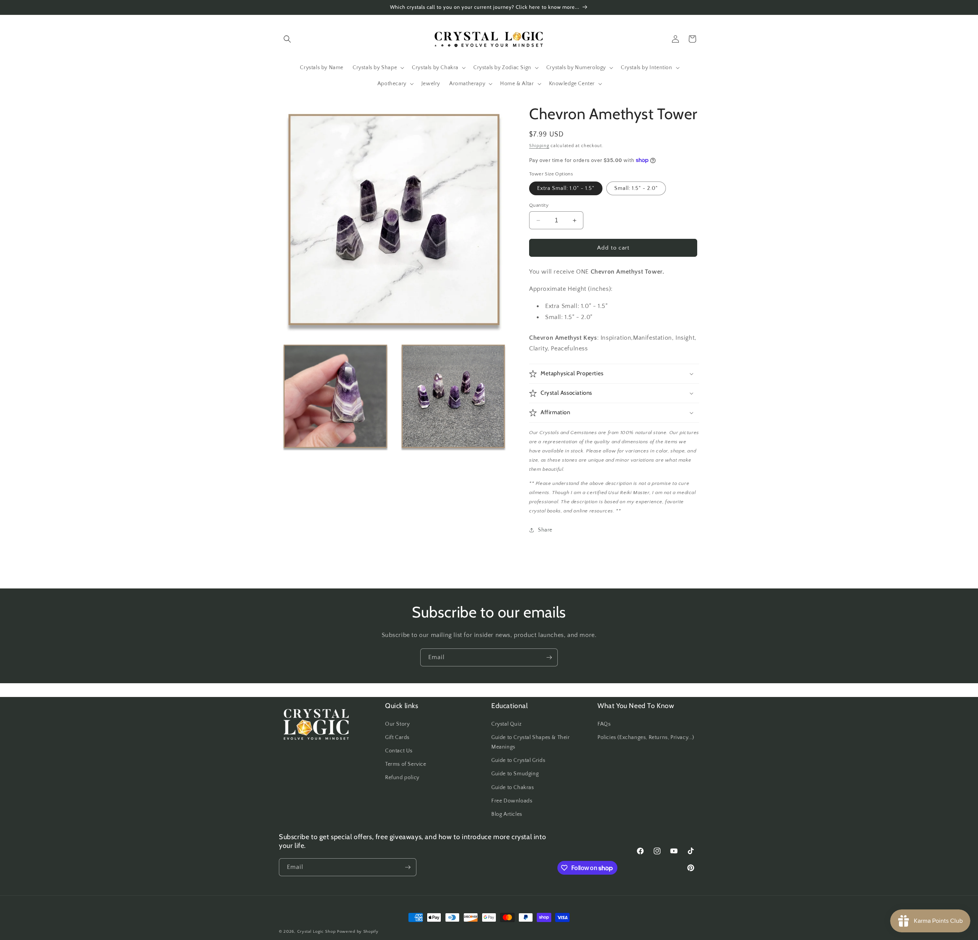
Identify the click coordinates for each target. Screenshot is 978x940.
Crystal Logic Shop (316, 931)
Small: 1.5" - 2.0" (636, 188)
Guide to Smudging (515, 774)
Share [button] (545, 530)
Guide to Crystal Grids (518, 760)
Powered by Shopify (358, 931)
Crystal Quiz (506, 724)
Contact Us (399, 751)
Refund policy (402, 778)
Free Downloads (511, 801)
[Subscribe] (549, 657)
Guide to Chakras (512, 787)
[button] (287, 39)
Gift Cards (397, 737)
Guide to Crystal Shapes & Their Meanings (530, 742)
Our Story (397, 724)
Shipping (539, 145)
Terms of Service (405, 764)
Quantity (539, 205)
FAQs (603, 724)
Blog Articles (506, 814)
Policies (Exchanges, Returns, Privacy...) (645, 737)
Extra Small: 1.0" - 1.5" (565, 188)
